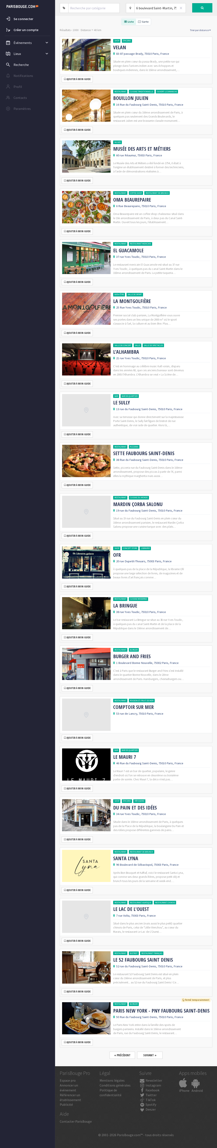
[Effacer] (181, 8)
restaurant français (151, 953)
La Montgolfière (132, 301)
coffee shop (136, 193)
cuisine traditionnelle (141, 91)
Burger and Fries (132, 656)
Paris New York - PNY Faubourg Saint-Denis (161, 1010)
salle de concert (122, 345)
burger (134, 649)
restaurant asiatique (140, 902)
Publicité (66, 1104)
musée (117, 142)
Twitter (151, 1095)
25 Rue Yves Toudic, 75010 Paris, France (141, 307)
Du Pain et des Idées (135, 807)
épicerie (127, 40)
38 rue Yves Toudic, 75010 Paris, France (141, 612)
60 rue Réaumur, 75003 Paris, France (139, 155)
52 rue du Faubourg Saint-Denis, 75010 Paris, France (149, 966)
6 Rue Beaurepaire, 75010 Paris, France (141, 206)
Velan (119, 47)
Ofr (117, 555)
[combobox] (94, 8)
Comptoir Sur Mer (133, 707)
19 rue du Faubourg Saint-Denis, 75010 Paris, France (149, 510)
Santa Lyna (125, 858)
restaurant (120, 91)
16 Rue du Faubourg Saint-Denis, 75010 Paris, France (149, 104)
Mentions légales (112, 1080)
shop (116, 40)
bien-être (119, 294)
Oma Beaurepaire (132, 199)
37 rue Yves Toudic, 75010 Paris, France (141, 257)
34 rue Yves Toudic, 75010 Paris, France (141, 814)
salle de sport (135, 294)
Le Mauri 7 (124, 757)
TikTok (150, 1100)
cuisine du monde (139, 497)
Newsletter (153, 1080)
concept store (130, 548)
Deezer (150, 1109)
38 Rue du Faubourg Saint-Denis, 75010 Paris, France (149, 460)
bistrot (134, 953)
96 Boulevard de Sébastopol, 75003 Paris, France (147, 865)
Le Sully (121, 402)
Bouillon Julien (130, 98)
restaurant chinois (165, 902)
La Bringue (125, 605)
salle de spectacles (153, 345)
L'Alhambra (126, 352)
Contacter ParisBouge (76, 1121)
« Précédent (122, 1055)
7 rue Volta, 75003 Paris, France (136, 915)
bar (116, 396)
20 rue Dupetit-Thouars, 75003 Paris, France (144, 561)
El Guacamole (128, 250)
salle (137, 345)
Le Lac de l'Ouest (131, 909)
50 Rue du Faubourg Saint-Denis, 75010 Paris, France (149, 1017)
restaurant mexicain (140, 243)
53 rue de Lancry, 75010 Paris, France (139, 713)
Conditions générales (115, 1085)
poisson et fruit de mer (141, 700)
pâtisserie (139, 801)
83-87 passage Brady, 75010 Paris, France (142, 54)
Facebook (152, 1090)
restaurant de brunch (157, 193)
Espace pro (68, 1080)
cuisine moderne (138, 599)
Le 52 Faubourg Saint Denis (143, 959)
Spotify (150, 1104)
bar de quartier (130, 396)
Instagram (153, 1085)
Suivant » (149, 1055)
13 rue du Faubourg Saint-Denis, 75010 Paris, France (149, 409)
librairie (145, 548)
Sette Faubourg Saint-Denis (143, 453)
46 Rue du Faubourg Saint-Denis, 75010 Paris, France (149, 763)
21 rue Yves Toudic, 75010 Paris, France (141, 358)
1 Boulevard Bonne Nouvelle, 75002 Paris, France (147, 663)
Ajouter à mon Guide (78, 79)
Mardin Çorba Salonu (138, 504)
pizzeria (134, 446)
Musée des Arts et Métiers (142, 149)
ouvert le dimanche (167, 91)
